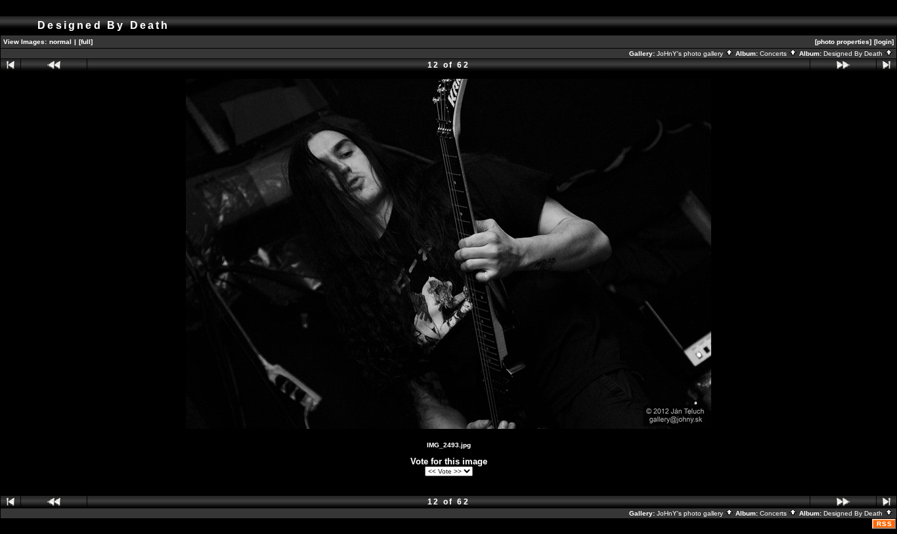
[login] (884, 41)
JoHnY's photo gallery (691, 53)
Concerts (774, 53)
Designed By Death (854, 53)
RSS (884, 523)
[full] (86, 41)
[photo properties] (843, 41)
